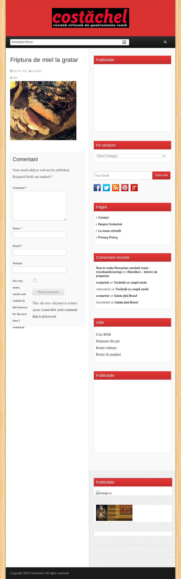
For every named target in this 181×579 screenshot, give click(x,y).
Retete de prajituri (108, 354)
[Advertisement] (133, 99)
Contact (103, 217)
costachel (36, 70)
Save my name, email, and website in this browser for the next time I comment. (20, 303)
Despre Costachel (110, 224)
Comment (20, 187)
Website (17, 263)
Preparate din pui (108, 341)
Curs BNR (103, 334)
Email (18, 246)
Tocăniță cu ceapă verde (130, 282)
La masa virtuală (109, 230)
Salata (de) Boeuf (125, 295)
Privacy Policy (108, 237)
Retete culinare (106, 347)
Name (17, 228)
